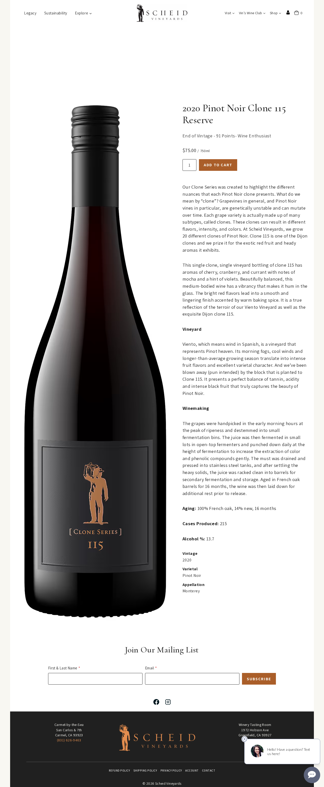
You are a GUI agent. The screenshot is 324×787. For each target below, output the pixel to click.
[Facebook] (156, 702)
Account (192, 770)
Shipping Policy (145, 770)
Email (149, 668)
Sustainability (55, 13)
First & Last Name (62, 668)
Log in (288, 12)
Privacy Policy (171, 770)
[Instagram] (168, 702)
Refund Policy (119, 770)
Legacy (30, 13)
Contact (208, 770)
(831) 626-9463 (69, 740)
